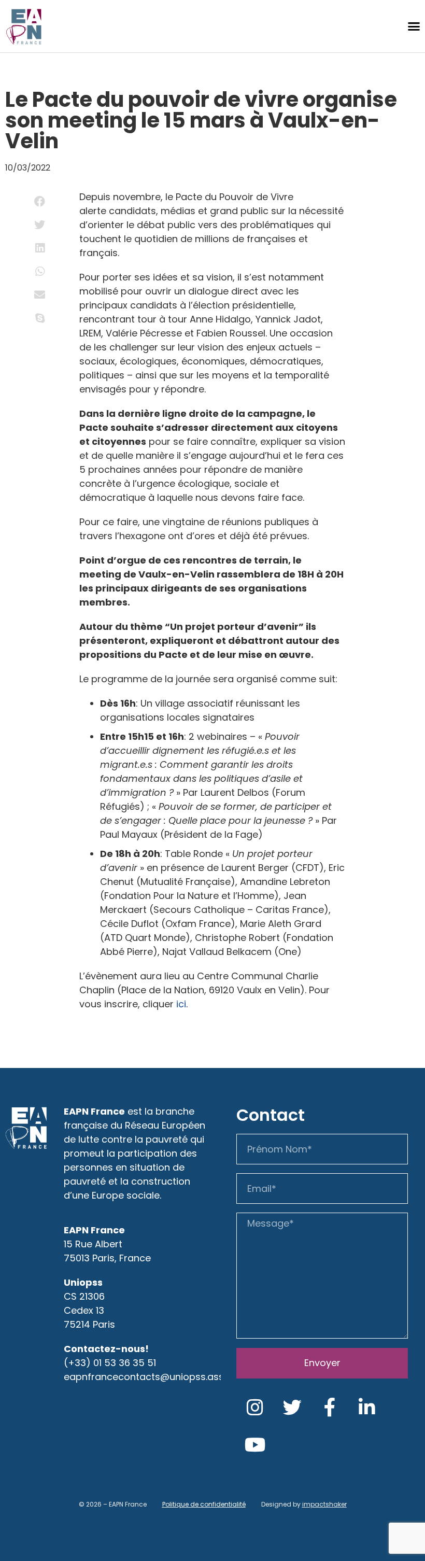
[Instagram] (255, 1407)
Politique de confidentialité (204, 1504)
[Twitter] (292, 1407)
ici (181, 1003)
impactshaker (324, 1504)
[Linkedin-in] (367, 1407)
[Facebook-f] (329, 1407)
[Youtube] (255, 1445)
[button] (413, 26)
